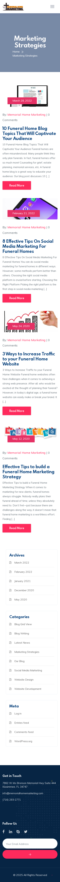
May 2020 (20, 599)
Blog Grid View (23, 624)
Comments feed (24, 732)
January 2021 (22, 581)
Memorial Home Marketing (27, 115)
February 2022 (23, 571)
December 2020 (24, 590)
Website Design (24, 679)
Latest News (22, 642)
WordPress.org (23, 741)
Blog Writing (21, 633)
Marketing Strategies (25, 55)
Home (16, 51)
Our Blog (19, 661)
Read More (16, 185)
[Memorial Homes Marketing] (13, 6)
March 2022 (21, 562)
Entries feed (21, 722)
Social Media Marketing (28, 670)
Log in (18, 713)
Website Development (27, 688)
